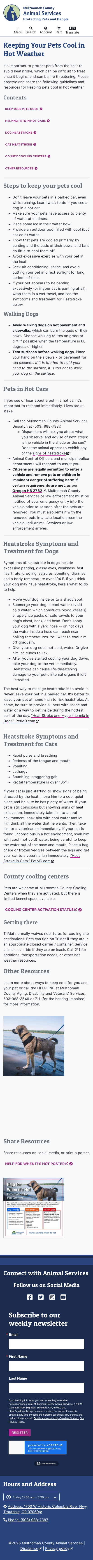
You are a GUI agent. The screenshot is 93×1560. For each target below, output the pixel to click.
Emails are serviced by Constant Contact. (56, 1418)
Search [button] (31, 32)
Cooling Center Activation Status (39, 910)
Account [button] (46, 32)
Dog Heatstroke (18, 132)
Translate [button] (72, 32)
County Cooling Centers (25, 156)
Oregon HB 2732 (27, 490)
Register (20, 1432)
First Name (18, 1356)
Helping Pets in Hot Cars (25, 120)
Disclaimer (29, 1548)
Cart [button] (59, 32)
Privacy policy (57, 1548)
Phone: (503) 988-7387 (28, 1520)
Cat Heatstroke (18, 144)
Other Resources (19, 168)
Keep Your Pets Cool (21, 109)
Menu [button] (18, 32)
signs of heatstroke (49, 453)
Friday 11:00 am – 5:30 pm (31, 1497)
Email (13, 1334)
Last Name (18, 1378)
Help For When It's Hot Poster (35, 1164)
